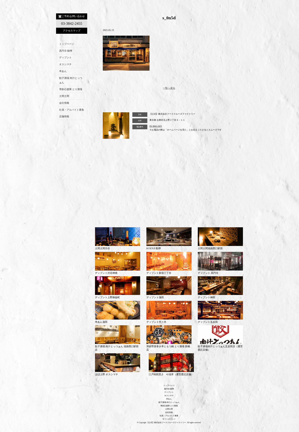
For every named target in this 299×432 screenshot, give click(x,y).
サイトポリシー (169, 419)
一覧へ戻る (169, 88)
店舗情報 (64, 116)
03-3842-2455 (156, 126)
